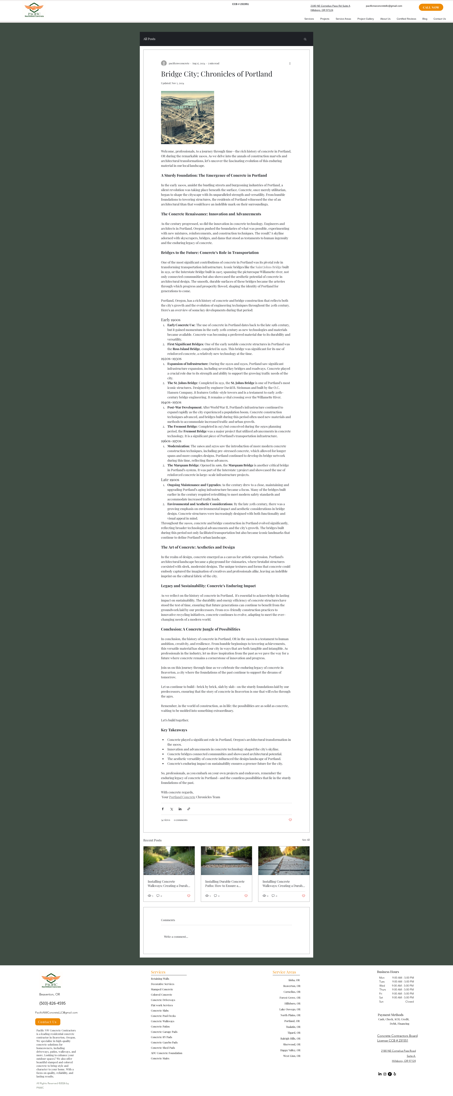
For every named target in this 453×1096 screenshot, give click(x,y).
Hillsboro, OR (292, 1003)
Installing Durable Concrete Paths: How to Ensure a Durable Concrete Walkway (225, 883)
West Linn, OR (291, 1056)
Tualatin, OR (293, 1027)
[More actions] (290, 63)
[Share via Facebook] (162, 809)
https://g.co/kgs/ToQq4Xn (217, 1031)
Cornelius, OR (292, 991)
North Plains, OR (290, 1015)
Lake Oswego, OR (289, 1009)
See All (306, 839)
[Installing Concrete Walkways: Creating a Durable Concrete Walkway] (169, 860)
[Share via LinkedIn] (180, 809)
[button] (305, 39)
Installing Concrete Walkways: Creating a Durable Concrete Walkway (169, 883)
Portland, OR (292, 1021)
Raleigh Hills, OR (290, 1038)
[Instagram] (385, 1074)
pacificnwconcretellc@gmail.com (384, 5)
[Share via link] (188, 809)
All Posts (149, 39)
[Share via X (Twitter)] (171, 809)
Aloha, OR (294, 980)
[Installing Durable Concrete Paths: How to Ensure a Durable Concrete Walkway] (226, 860)
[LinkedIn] (380, 1074)
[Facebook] (390, 1074)
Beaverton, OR (291, 986)
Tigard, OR (294, 1032)
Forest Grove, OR (290, 997)
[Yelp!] (395, 1074)
